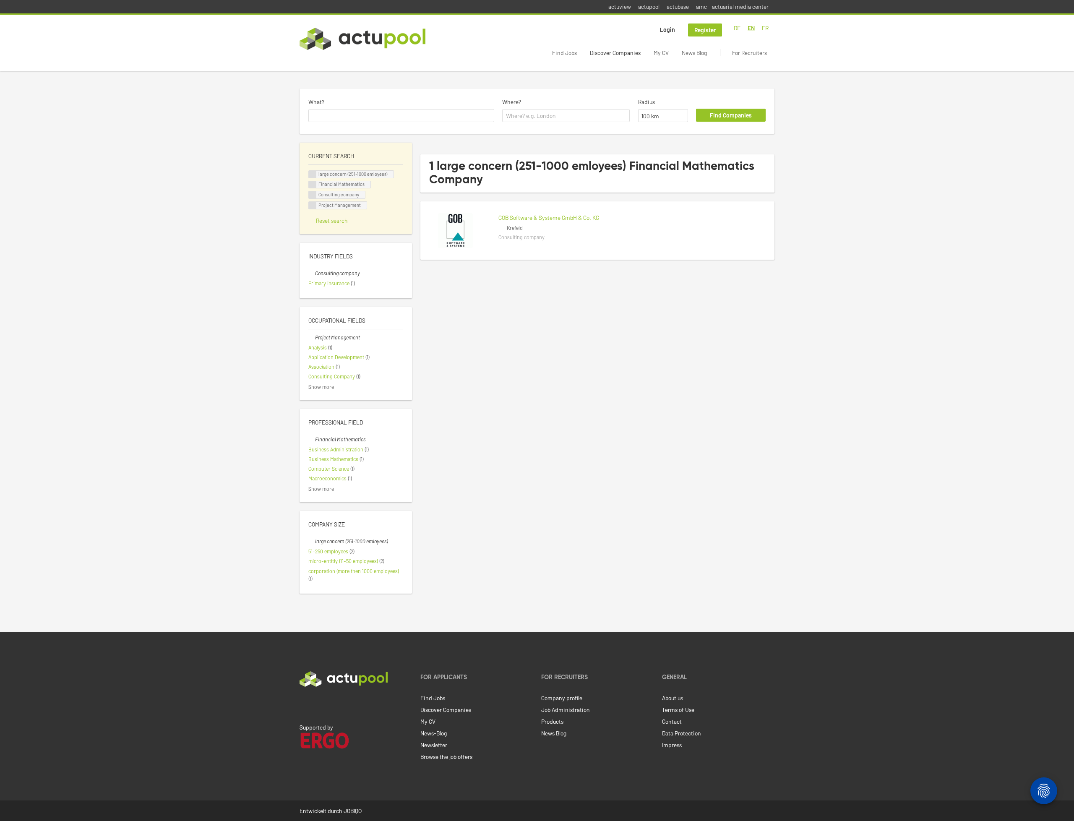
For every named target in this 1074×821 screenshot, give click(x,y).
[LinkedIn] (304, 704)
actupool (649, 6)
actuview (619, 6)
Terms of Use (678, 709)
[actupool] (362, 39)
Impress (672, 744)
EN (751, 27)
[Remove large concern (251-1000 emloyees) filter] (311, 541)
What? (316, 101)
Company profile (561, 697)
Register (705, 30)
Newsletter (433, 744)
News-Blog (433, 733)
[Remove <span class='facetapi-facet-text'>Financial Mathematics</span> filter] (312, 184)
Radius (646, 101)
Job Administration (565, 709)
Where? (511, 101)
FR (765, 27)
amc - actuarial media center (732, 6)
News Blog (694, 52)
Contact (672, 721)
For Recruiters (749, 52)
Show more (321, 386)
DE (737, 27)
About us (672, 697)
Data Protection (681, 733)
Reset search (332, 220)
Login (667, 29)
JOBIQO (353, 810)
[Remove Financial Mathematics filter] (311, 439)
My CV (661, 52)
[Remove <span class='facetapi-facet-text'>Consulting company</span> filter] (312, 194)
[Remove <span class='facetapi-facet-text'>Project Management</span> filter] (312, 205)
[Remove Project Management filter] (311, 337)
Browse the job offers (446, 756)
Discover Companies (615, 52)
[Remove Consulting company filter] (311, 273)
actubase (678, 6)
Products (552, 721)
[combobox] (401, 115)
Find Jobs (564, 52)
